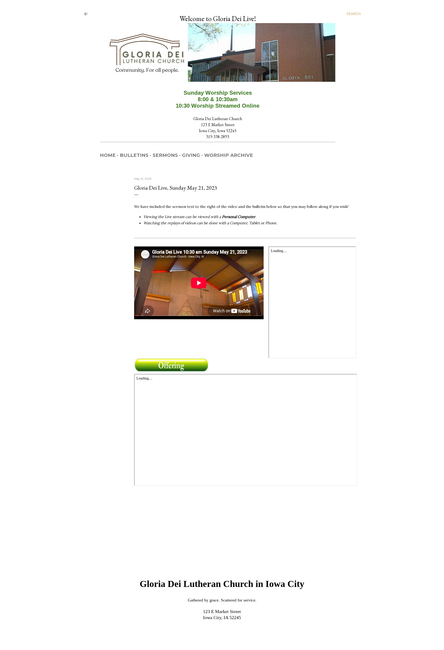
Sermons (165, 155)
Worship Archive (228, 155)
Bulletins (134, 155)
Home (108, 155)
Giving (191, 155)
